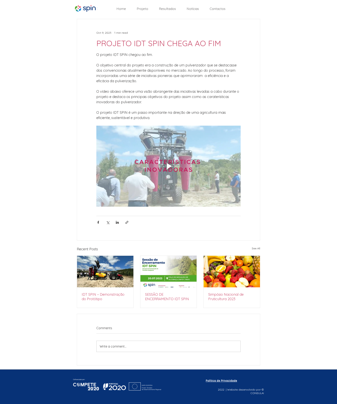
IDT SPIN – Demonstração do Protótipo (103, 296)
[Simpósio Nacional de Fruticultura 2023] (232, 271)
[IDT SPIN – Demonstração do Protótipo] (105, 271)
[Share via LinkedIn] (117, 222)
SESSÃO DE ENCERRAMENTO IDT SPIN (167, 296)
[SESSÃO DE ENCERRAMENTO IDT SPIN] (168, 271)
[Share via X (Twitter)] (108, 222)
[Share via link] (127, 222)
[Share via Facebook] (98, 222)
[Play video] (168, 166)
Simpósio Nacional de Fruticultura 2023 (226, 296)
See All (256, 248)
